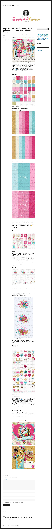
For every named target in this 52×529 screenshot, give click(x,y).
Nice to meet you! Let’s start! (41, 39)
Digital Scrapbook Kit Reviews (11, 5)
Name (4, 491)
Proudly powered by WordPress (15, 525)
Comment (5, 479)
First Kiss (15, 69)
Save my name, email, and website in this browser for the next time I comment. (13, 502)
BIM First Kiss (22, 420)
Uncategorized (40, 50)
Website (4, 498)
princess (4, 40)
